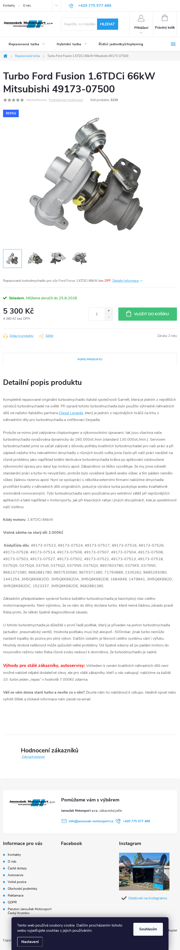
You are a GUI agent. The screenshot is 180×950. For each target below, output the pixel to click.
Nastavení (30, 941)
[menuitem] (27, 44)
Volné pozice (17, 882)
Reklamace (15, 895)
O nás (27, 6)
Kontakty (9, 6)
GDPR (12, 902)
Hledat (107, 24)
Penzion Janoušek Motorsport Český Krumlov (30, 911)
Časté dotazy (17, 868)
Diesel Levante (71, 413)
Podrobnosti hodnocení (66, 100)
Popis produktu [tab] (90, 359)
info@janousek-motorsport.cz (91, 821)
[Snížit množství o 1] (108, 317)
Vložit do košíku (151, 314)
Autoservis (15, 875)
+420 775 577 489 (136, 821)
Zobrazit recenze (33, 757)
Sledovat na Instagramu (147, 898)
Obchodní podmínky (22, 888)
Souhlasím (148, 929)
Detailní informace (125, 280)
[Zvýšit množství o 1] (108, 311)
